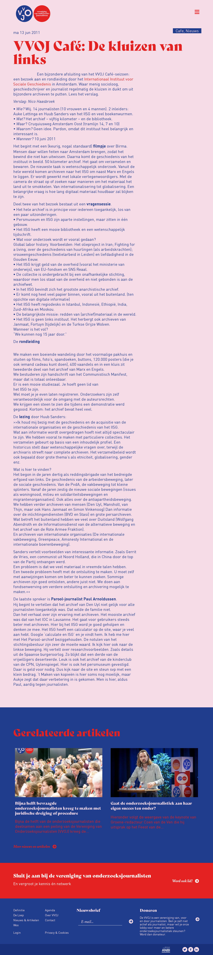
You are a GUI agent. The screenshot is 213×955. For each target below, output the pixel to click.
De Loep (18, 915)
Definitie (19, 910)
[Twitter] (184, 949)
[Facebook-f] (190, 949)
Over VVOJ (51, 915)
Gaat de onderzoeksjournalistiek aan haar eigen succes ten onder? (151, 805)
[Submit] (131, 921)
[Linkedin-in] (196, 949)
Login (17, 932)
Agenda (50, 910)
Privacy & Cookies (57, 932)
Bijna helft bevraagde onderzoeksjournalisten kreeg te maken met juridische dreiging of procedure (58, 808)
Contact (50, 920)
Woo (16, 925)
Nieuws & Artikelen (26, 920)
